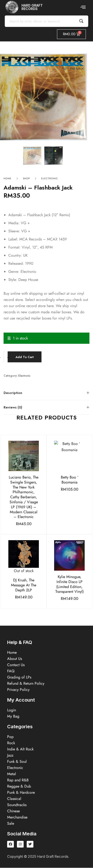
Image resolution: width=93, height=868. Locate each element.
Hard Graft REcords (32, 7)
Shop (26, 178)
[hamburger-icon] (83, 7)
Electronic (49, 178)
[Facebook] (10, 844)
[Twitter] (30, 844)
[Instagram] (20, 844)
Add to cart (25, 357)
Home (7, 178)
